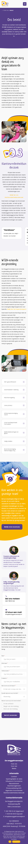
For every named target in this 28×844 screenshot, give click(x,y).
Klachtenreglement (14, 786)
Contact (14, 777)
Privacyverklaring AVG (14, 788)
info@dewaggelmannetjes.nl (13, 614)
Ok (10, 841)
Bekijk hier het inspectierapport (16, 309)
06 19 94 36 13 (11, 814)
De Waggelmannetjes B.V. (14, 801)
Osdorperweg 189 (14, 804)
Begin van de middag (11, 706)
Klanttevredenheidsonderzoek (14, 793)
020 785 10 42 (10, 601)
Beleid (14, 768)
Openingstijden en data (14, 779)
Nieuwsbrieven (14, 783)
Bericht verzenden (10, 715)
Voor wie (14, 766)
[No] (26, 837)
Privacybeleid (16, 841)
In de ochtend (8, 704)
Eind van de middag (11, 709)
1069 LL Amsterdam (14, 807)
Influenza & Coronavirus (14, 781)
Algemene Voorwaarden (14, 790)
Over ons (14, 764)
